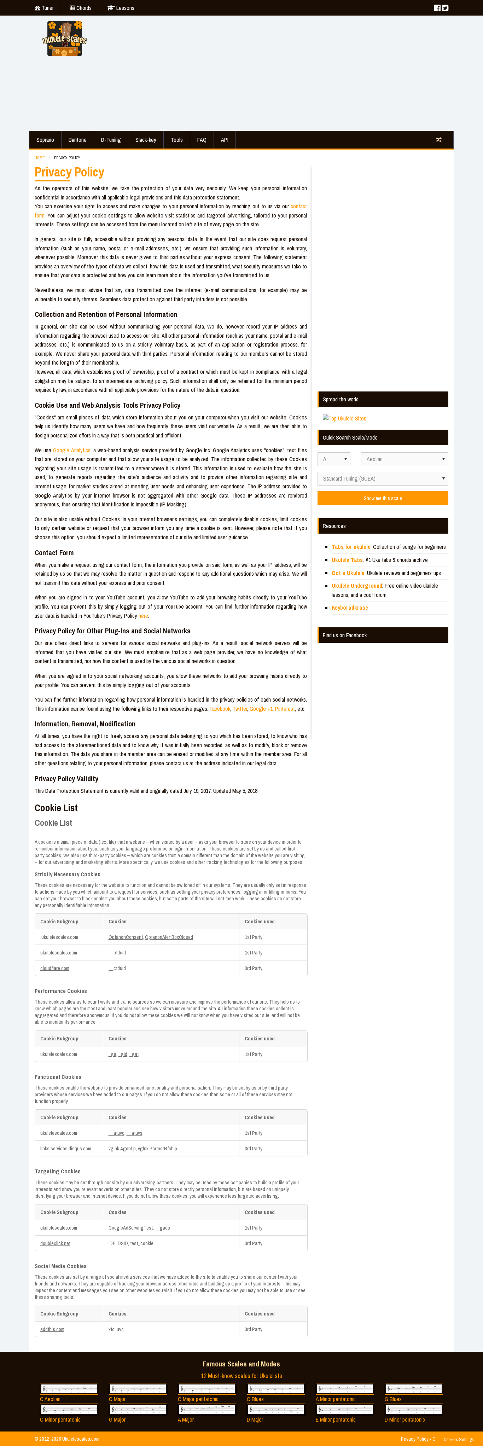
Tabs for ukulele (351, 547)
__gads (162, 1227)
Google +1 (261, 709)
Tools (177, 140)
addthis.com (52, 1329)
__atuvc (116, 1132)
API (224, 140)
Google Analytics (71, 450)
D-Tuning (111, 140)
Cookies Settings (459, 1439)
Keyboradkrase (350, 607)
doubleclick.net (55, 1243)
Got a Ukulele (348, 573)
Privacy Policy (415, 1438)
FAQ (201, 140)
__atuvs (134, 1132)
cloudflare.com (54, 968)
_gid (122, 1054)
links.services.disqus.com (65, 1148)
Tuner (47, 8)
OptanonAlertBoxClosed (169, 937)
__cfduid (117, 952)
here (143, 616)
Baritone (78, 140)
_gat (134, 1054)
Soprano (45, 140)
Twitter (240, 709)
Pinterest (285, 709)
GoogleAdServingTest (131, 1227)
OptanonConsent (126, 937)
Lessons (124, 8)
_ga (112, 1054)
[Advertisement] (277, 72)
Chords (83, 8)
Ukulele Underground (357, 586)
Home (40, 157)
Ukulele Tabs (347, 560)
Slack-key (145, 140)
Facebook (220, 709)
